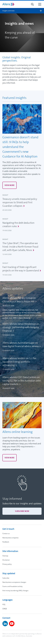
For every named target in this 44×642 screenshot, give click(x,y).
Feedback (5, 542)
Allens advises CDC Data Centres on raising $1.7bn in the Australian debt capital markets (21, 381)
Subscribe (5, 578)
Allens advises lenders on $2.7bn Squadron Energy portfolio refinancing (19, 362)
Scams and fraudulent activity (12, 586)
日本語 (4, 609)
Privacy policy (7, 564)
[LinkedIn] (5, 623)
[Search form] (32, 4)
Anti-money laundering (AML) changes (15, 591)
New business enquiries (10, 538)
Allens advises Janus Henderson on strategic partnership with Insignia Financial (20, 327)
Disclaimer (6, 560)
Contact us (6, 533)
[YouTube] (11, 623)
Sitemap (5, 556)
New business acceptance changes (14, 582)
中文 (3, 604)
